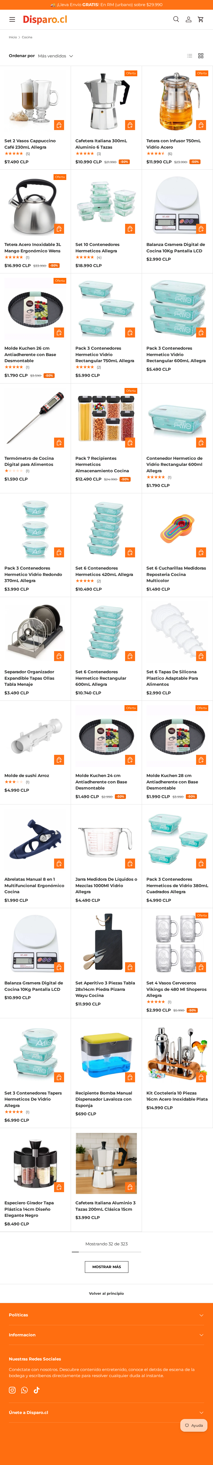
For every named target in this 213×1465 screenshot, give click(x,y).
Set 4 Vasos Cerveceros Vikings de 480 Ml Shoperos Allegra (176, 989)
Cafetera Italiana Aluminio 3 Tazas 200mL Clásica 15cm (105, 1206)
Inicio (13, 37)
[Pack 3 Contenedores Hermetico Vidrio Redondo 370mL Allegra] (35, 529)
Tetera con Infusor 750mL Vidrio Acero (173, 144)
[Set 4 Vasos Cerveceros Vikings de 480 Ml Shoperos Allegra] (177, 943)
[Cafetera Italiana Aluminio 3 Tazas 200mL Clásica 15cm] (106, 1163)
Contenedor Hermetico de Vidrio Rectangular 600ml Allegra (174, 464)
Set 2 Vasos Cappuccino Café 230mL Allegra (30, 144)
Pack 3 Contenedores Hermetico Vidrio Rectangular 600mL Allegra (176, 354)
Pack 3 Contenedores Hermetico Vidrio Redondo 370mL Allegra (33, 574)
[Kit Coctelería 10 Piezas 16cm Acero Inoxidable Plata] (177, 1054)
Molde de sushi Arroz (26, 775)
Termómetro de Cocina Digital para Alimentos (29, 461)
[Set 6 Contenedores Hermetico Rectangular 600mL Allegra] (106, 632)
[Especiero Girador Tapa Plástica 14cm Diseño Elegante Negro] (35, 1163)
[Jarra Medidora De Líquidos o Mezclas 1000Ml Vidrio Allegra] (106, 840)
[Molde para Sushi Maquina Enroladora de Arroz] (35, 736)
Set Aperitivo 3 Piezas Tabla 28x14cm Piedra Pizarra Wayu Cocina (105, 989)
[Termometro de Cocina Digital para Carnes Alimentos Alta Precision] (35, 419)
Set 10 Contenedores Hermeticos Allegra (97, 247)
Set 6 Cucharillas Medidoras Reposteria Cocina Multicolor (176, 574)
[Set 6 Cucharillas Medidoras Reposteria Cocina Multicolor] (177, 529)
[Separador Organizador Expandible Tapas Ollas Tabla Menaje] (35, 632)
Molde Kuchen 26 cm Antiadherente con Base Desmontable (30, 354)
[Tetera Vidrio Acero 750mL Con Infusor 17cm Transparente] (177, 101)
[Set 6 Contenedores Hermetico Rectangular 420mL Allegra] (106, 529)
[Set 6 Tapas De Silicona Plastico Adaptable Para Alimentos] (177, 632)
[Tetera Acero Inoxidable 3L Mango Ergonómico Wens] (35, 205)
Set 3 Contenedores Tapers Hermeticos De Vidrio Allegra (33, 1099)
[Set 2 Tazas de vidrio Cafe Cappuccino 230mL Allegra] (35, 101)
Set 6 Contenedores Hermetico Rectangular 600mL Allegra (100, 678)
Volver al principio (106, 1293)
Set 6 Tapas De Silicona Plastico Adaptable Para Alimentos (172, 678)
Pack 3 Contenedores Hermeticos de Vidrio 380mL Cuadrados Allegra (177, 885)
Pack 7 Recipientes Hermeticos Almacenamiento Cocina (102, 464)
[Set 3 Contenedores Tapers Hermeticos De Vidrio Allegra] (35, 1054)
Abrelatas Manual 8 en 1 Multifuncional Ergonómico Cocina (34, 885)
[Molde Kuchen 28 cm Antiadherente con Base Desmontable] (177, 736)
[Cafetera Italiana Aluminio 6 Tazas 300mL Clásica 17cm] (106, 101)
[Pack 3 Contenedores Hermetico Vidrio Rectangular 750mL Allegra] (106, 309)
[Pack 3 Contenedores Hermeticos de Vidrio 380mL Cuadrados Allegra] (177, 840)
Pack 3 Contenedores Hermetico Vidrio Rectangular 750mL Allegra (104, 354)
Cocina (27, 37)
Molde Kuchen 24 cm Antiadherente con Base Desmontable (101, 782)
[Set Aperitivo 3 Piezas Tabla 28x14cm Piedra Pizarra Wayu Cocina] (106, 943)
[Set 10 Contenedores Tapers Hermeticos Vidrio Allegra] (106, 205)
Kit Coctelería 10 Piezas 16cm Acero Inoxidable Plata (177, 1096)
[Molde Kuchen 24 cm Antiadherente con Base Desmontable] (106, 736)
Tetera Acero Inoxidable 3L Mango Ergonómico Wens (32, 247)
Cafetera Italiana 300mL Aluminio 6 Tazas (101, 144)
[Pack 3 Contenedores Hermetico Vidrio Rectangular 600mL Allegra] (177, 309)
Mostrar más (106, 1267)
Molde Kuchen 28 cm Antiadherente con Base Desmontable (172, 782)
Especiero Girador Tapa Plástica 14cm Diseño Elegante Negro (29, 1209)
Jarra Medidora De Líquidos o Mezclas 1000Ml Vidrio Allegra (106, 885)
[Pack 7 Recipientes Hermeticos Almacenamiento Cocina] (106, 419)
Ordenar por (22, 55)
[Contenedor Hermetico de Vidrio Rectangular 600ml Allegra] (177, 419)
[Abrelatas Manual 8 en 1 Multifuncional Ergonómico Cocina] (35, 840)
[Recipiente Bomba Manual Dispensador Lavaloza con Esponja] (106, 1054)
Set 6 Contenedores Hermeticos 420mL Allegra (104, 571)
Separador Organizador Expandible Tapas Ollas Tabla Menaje (29, 678)
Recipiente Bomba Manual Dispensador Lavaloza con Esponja (103, 1099)
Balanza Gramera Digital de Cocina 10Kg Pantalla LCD (175, 247)
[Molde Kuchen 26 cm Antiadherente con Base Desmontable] (35, 309)
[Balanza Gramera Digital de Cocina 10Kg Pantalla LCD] (177, 205)
